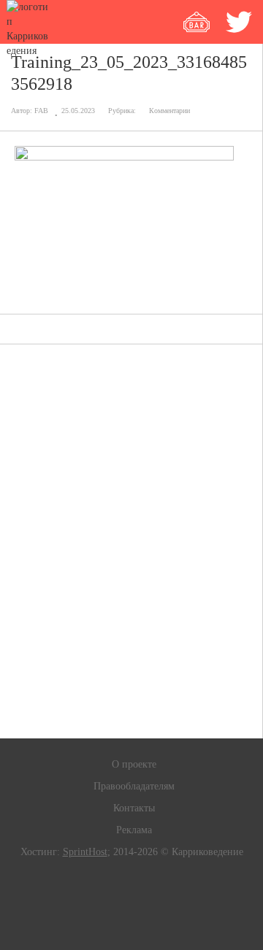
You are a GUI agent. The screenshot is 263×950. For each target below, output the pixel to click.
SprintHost (85, 851)
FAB (41, 111)
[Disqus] (131, 541)
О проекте (134, 764)
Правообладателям (134, 786)
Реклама (134, 830)
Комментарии (169, 111)
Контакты (134, 808)
